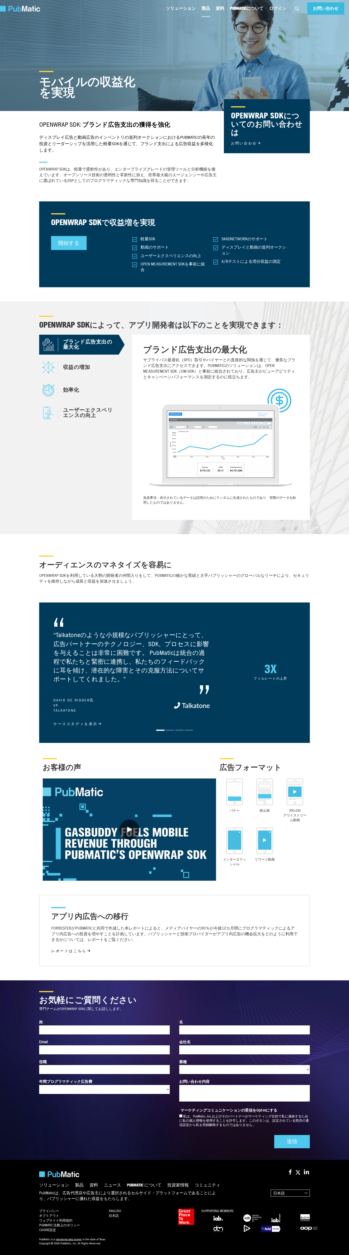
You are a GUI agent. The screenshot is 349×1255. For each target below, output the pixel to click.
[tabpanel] (221, 427)
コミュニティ (207, 1211)
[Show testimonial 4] (189, 756)
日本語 (279, 1220)
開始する (69, 243)
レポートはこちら (69, 977)
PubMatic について (144, 1211)
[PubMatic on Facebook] (290, 1199)
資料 (220, 8)
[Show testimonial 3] (179, 756)
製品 (206, 8)
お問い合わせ (326, 8)
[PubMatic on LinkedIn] (307, 1199)
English (115, 1237)
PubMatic (59, 1252)
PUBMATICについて (247, 8)
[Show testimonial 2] (170, 756)
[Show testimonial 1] (160, 756)
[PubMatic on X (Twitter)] (299, 1199)
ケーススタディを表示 (75, 724)
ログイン (277, 8)
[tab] (79, 345)
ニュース (112, 1211)
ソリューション (181, 8)
